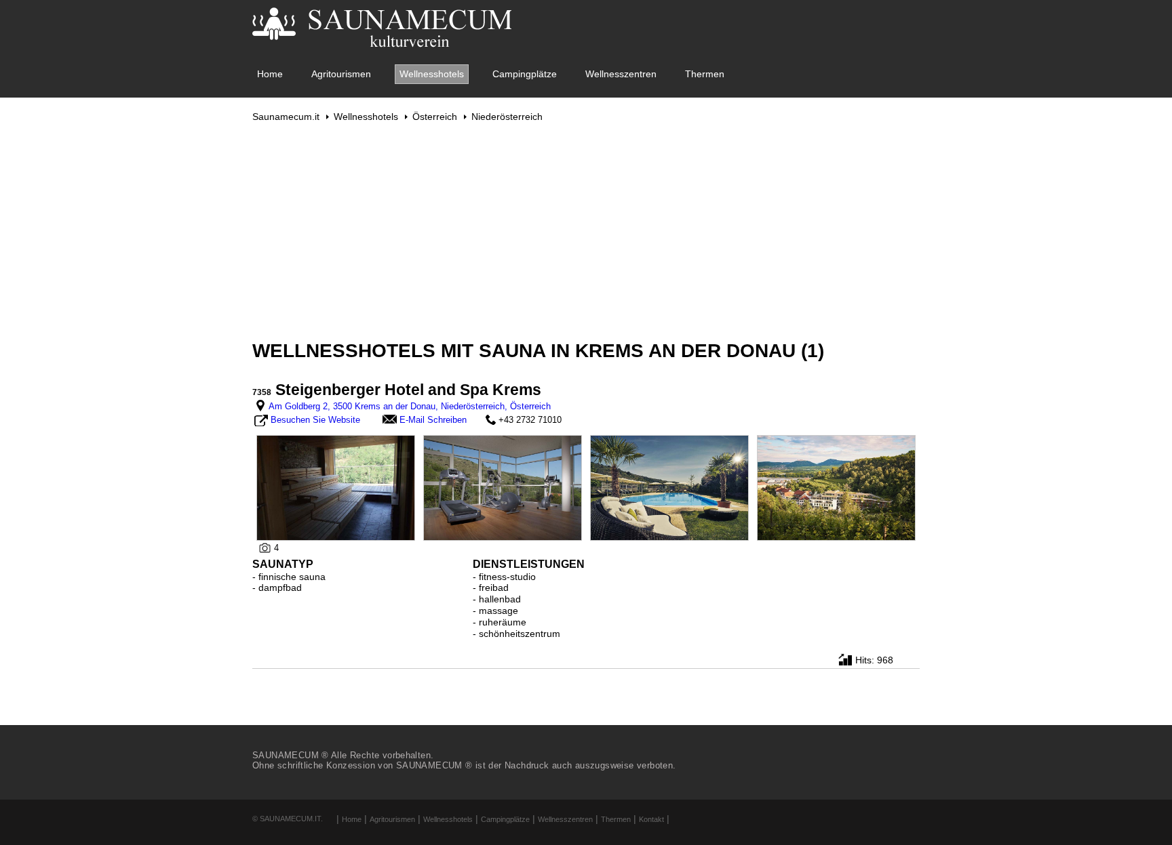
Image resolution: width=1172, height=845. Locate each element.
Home (270, 73)
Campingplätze (524, 73)
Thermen (704, 73)
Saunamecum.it (285, 116)
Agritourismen (341, 73)
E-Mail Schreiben (433, 420)
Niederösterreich (507, 116)
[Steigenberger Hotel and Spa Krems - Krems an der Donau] (335, 487)
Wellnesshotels (431, 73)
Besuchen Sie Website (315, 420)
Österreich (434, 116)
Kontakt (651, 819)
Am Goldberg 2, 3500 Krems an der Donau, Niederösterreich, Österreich (410, 406)
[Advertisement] (586, 231)
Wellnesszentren (621, 73)
